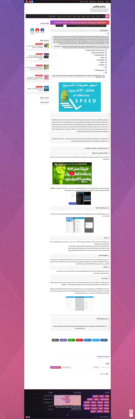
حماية (93, 16)
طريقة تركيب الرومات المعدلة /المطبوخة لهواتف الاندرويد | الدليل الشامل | (34, 57)
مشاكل (86, 408)
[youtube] (30, 2)
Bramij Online (78, 411)
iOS (106, 396)
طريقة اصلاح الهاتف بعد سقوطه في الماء (35, 89)
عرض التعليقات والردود (55, 367)
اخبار (103, 16)
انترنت (69, 16)
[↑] (67, 415)
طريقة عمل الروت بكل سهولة (98, 53)
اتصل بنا (81, 1)
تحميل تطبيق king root (99, 55)
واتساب (99, 411)
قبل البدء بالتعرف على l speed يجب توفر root (95, 50)
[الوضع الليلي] (131, 411)
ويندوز (79, 16)
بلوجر (106, 402)
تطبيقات (59, 16)
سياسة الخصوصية (100, 1)
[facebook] (29, 417)
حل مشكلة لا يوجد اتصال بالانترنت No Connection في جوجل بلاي (34, 68)
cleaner (102, 57)
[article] (66, 348)
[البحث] (27, 2)
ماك (100, 408)
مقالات (105, 411)
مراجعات (98, 16)
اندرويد (88, 16)
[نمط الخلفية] (131, 415)
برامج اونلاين (99, 6)
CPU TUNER (101, 65)
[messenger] (32, 2)
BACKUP (102, 62)
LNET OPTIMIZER (100, 60)
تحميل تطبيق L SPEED (99, 70)
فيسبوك (86, 405)
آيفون (83, 16)
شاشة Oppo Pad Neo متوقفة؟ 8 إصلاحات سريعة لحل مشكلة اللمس (68, 408)
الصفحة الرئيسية (86, 26)
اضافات (94, 396)
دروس (74, 16)
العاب (64, 16)
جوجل (93, 402)
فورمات (93, 405)
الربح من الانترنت (104, 399)
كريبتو (106, 408)
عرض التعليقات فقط (66, 367)
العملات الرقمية (52, 16)
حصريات (86, 402)
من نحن (86, 1)
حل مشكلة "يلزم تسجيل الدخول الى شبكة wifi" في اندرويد (34, 46)
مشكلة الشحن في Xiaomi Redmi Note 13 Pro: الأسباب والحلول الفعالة (34, 78)
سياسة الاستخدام (93, 1)
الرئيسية (107, 1)
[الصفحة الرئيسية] (107, 16)
